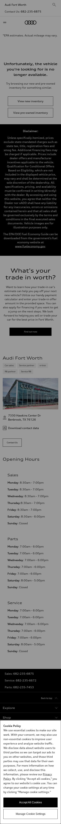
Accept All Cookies (30, 802)
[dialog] (30, 772)
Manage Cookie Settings (30, 813)
